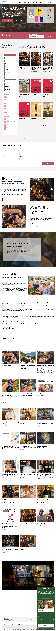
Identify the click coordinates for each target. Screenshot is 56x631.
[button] (7, 20)
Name (3, 156)
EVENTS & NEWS (27, 2)
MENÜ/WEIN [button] (20, 2)
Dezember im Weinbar (25, 523)
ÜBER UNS (35, 2)
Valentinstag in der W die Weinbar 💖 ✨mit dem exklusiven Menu (10, 447)
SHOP (15, 2)
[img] (5, 2)
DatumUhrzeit (21, 150)
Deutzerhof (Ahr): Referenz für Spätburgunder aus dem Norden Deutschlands (27, 367)
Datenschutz (11, 162)
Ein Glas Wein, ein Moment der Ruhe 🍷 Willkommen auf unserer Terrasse (45, 423)
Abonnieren (49, 36)
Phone (20, 156)
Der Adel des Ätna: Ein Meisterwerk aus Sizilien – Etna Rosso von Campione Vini (9, 501)
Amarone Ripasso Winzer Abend (10, 549)
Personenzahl (4, 150)
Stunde (38, 150)
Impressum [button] (11, 624)
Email (37, 156)
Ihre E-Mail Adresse (33, 34)
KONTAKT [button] (41, 2)
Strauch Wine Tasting (42, 523)
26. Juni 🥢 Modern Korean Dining (10, 422)
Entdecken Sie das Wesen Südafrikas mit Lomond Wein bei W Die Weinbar (45, 501)
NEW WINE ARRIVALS (7, 365)
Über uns (22, 549)
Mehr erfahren (31, 627)
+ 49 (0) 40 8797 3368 (21, 26)
